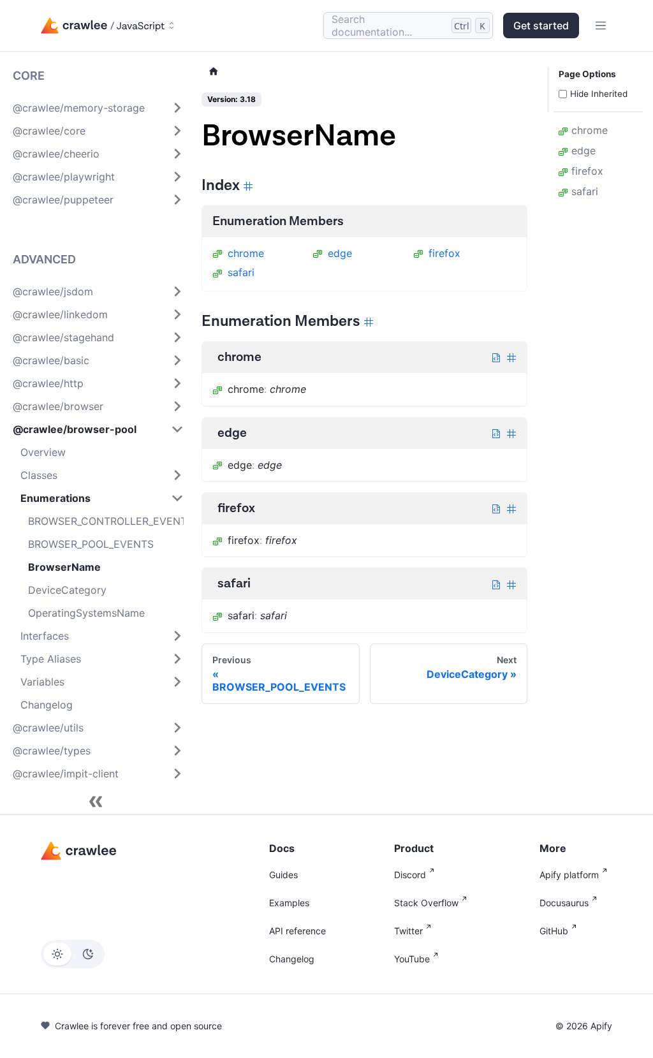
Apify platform (569, 874)
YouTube (412, 958)
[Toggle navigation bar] (600, 25)
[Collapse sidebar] (95, 801)
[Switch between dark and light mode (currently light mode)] (73, 954)
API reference (297, 930)
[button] (98, 108)
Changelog (291, 958)
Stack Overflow (426, 902)
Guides (283, 874)
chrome (246, 253)
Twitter (408, 930)
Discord (410, 874)
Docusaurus (564, 902)
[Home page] (214, 72)
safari (241, 272)
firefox (444, 253)
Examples (289, 902)
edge (340, 253)
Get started (541, 25)
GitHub (553, 930)
